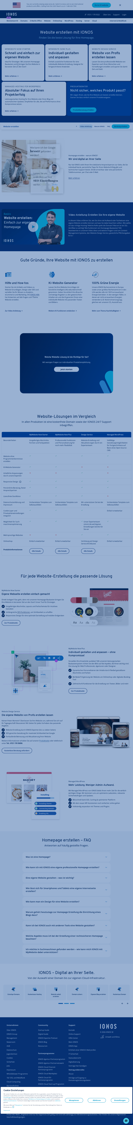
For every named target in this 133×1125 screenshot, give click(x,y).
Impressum (7, 1110)
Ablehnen (97, 1100)
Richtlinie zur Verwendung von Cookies (40, 1099)
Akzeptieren (18, 1105)
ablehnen (57, 1101)
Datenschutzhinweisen (10, 1101)
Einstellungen (7, 1097)
